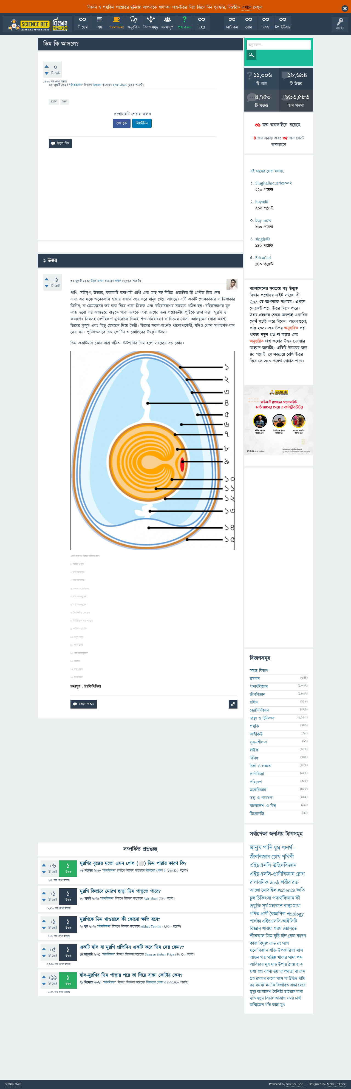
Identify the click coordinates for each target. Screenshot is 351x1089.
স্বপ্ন (260, 971)
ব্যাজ (266, 27)
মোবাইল (268, 890)
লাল (299, 950)
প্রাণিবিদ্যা (257, 774)
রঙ (252, 985)
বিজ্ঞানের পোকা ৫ (156, 870)
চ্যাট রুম (232, 27)
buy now (263, 220)
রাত (272, 943)
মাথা (297, 906)
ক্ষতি (300, 890)
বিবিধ (254, 758)
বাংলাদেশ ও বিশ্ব (263, 806)
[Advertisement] (140, 196)
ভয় (275, 971)
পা (286, 979)
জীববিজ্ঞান (76, 85)
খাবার (282, 957)
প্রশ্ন (99, 27)
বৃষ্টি (277, 936)
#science (286, 890)
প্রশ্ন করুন (184, 27)
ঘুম (277, 848)
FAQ (202, 27)
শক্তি (273, 950)
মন (268, 985)
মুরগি (53, 101)
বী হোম (83, 27)
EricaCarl (263, 258)
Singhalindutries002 (273, 183)
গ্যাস (279, 979)
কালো (271, 979)
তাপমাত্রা (286, 971)
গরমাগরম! (116, 27)
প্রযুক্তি (254, 726)
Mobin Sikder (336, 1084)
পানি (268, 847)
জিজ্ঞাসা (97, 85)
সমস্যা (260, 985)
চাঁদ (284, 936)
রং (279, 943)
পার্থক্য (255, 921)
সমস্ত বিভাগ (259, 671)
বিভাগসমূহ (150, 27)
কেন (292, 936)
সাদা (292, 957)
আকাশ (280, 998)
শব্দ (299, 957)
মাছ (274, 964)
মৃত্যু (253, 992)
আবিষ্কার (257, 964)
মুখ (282, 1005)
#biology (295, 914)
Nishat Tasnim (151, 926)
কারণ (301, 936)
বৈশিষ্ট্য (278, 992)
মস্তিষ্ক (271, 957)
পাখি (301, 979)
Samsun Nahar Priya (159, 954)
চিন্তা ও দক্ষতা (260, 766)
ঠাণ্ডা (291, 964)
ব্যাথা (268, 971)
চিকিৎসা (263, 898)
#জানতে (290, 928)
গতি (268, 1005)
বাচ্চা (293, 985)
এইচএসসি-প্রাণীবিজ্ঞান (272, 874)
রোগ (300, 874)
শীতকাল (257, 936)
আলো (255, 890)
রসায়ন (261, 979)
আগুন (254, 957)
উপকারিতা (286, 950)
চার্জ (298, 998)
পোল (248, 27)
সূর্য (265, 906)
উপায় (282, 964)
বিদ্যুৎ (263, 943)
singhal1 (262, 239)
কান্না (275, 1005)
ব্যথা (299, 992)
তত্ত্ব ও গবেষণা (261, 798)
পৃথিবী (288, 857)
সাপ (285, 943)
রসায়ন (255, 679)
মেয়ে (301, 985)
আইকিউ (256, 734)
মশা (253, 971)
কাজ (253, 943)
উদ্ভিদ (293, 979)
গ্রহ (252, 979)
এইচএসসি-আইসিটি (279, 921)
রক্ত (295, 882)
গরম (278, 928)
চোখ (276, 857)
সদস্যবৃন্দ (168, 27)
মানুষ (256, 847)
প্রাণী (264, 914)
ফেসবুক (122, 123)
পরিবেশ (256, 782)
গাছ (263, 957)
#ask (275, 882)
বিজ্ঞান (255, 928)
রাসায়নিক (259, 882)
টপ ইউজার (283, 27)
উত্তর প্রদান (97, 281)
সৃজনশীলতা (258, 742)
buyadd (261, 202)
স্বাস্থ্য (288, 906)
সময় (290, 998)
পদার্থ (286, 848)
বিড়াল (269, 998)
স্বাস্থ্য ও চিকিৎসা (262, 718)
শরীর (286, 882)
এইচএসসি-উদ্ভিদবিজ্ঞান (273, 865)
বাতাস (300, 971)
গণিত (254, 703)
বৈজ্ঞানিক (277, 914)
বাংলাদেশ (264, 992)
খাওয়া (267, 928)
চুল (252, 898)
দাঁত (253, 998)
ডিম (65, 101)
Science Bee (294, 1084)
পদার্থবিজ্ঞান (259, 687)
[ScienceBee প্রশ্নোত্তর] (37, 24)
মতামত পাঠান (13, 1084)
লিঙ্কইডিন (142, 123)
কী (297, 898)
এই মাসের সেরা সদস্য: (267, 171)
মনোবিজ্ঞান (258, 790)
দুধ (267, 964)
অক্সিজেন (257, 1005)
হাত (299, 964)
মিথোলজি (257, 814)
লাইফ (254, 750)
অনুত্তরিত (134, 27)
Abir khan (151, 898)
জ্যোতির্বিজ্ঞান (259, 710)
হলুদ (260, 998)
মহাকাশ (276, 906)
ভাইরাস (289, 992)
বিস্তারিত (282, 985)
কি (273, 985)
